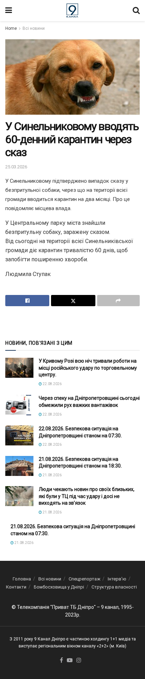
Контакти (16, 587)
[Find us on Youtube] (69, 661)
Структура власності (114, 587)
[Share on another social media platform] (118, 300)
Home (11, 28)
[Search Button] (136, 10)
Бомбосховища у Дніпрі (59, 587)
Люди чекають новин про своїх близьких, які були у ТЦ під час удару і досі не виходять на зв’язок (86, 496)
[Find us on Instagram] (78, 661)
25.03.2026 (16, 166)
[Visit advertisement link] (72, 322)
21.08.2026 (52, 475)
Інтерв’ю (117, 578)
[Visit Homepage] (72, 11)
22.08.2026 (52, 384)
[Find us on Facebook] (61, 661)
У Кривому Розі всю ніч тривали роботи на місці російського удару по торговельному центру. (88, 367)
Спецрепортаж (84, 578)
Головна (22, 578)
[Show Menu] (8, 10)
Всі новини (34, 28)
